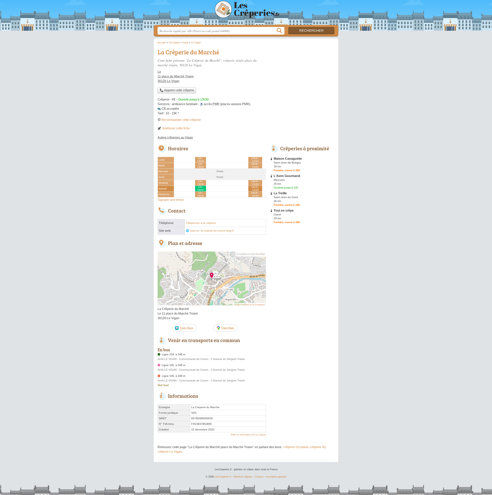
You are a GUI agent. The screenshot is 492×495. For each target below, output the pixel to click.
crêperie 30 (317, 447)
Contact (259, 476)
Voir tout (163, 385)
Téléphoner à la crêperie (201, 223)
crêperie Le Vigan (170, 451)
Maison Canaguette (288, 158)
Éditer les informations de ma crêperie (248, 435)
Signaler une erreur (171, 199)
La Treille (280, 193)
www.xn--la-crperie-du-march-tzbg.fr (212, 230)
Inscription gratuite (276, 476)
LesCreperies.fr (246, 13)
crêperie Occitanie (296, 447)
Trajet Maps (227, 327)
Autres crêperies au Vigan (175, 137)
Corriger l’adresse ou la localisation (249, 305)
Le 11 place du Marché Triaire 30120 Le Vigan (176, 76)
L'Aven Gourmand (287, 176)
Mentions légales (243, 476)
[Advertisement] (302, 74)
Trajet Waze (186, 327)
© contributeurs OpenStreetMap (251, 254)
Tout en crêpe (284, 210)
